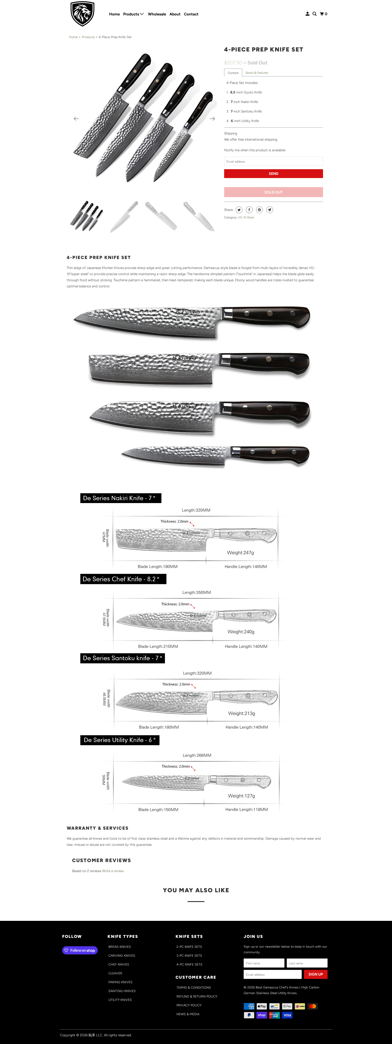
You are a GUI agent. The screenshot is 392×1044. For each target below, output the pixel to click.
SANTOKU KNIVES (122, 991)
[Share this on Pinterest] (259, 209)
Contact (191, 14)
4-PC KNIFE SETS (189, 964)
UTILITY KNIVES (120, 1000)
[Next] (212, 119)
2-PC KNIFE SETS (189, 947)
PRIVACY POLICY (188, 1005)
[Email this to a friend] (269, 209)
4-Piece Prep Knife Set (264, 49)
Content (233, 73)
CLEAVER (115, 973)
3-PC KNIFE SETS (189, 956)
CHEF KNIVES (118, 964)
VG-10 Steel (246, 217)
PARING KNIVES (120, 982)
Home (114, 14)
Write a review (113, 871)
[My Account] (308, 14)
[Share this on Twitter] (239, 209)
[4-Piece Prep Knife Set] (144, 118)
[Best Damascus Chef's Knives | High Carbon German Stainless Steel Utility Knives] (82, 14)
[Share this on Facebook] (249, 209)
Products (131, 14)
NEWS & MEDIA (187, 1014)
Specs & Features (256, 72)
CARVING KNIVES (121, 956)
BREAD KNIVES (119, 947)
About (175, 14)
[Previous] (76, 119)
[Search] (315, 14)
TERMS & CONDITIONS (193, 988)
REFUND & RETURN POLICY (196, 996)
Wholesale (157, 14)
